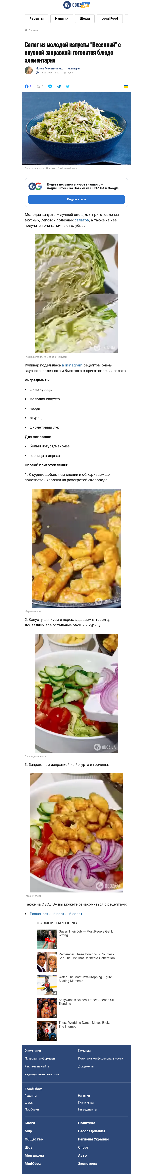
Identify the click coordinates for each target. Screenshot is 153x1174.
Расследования (91, 1131)
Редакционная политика (42, 1074)
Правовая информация (40, 1058)
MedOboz (33, 1164)
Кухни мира (86, 1102)
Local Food (109, 18)
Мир (28, 1131)
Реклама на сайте (37, 1066)
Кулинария (74, 68)
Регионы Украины (93, 1139)
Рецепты (36, 18)
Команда (84, 1050)
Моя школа (34, 1155)
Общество (34, 1139)
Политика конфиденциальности (100, 1058)
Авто (82, 1155)
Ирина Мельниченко (50, 68)
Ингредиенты (87, 1109)
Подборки (32, 1109)
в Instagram (72, 365)
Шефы (85, 18)
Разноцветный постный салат (56, 914)
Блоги (30, 1123)
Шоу (28, 1147)
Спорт (83, 1147)
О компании (33, 1050)
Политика (86, 1123)
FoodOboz (33, 1089)
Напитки (61, 18)
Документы (86, 1066)
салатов (82, 220)
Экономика (87, 1164)
